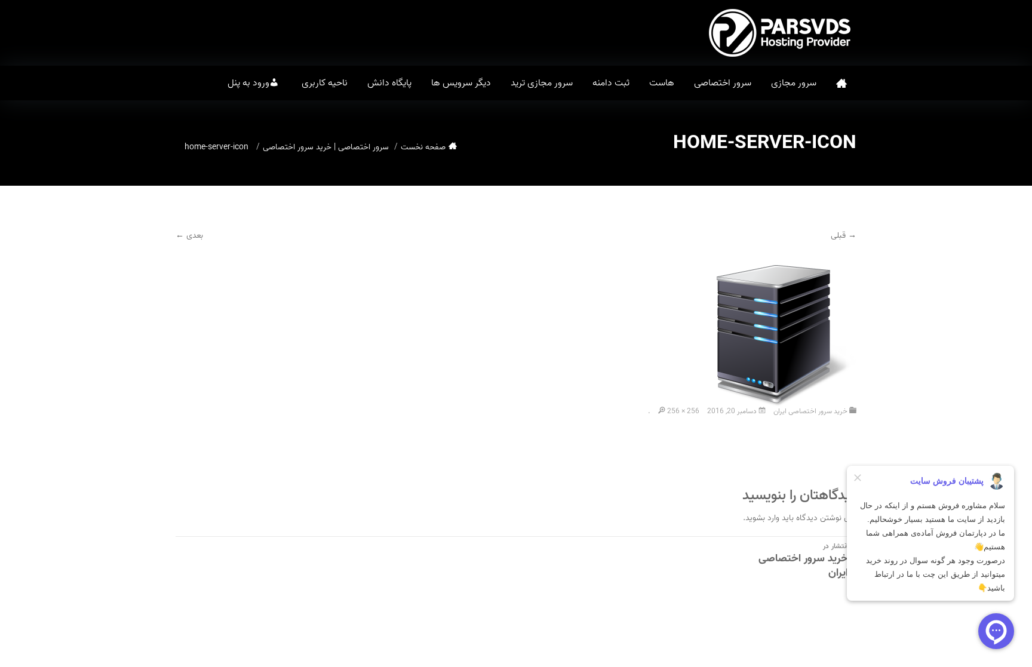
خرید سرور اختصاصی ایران (810, 411)
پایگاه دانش (389, 83)
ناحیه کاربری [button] (325, 83)
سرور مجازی (793, 83)
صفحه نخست (841, 83)
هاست (661, 83)
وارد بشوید (762, 518)
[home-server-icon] (780, 330)
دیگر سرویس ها (461, 83)
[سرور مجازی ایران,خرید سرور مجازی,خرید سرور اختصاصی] (781, 33)
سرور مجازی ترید (542, 83)
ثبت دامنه (610, 83)
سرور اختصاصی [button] (722, 83)
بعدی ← (189, 235)
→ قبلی (843, 235)
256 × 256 (683, 411)
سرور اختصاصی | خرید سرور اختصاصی (326, 147)
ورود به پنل (248, 83)
